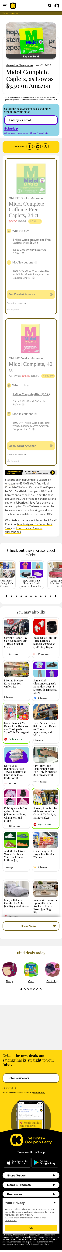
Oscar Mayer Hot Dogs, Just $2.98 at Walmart (44, 854)
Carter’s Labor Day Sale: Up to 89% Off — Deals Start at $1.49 (15, 642)
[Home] (13, 6)
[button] (53, 1175)
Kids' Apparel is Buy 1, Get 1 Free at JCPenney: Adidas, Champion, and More (15, 814)
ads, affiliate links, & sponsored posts (29, 97)
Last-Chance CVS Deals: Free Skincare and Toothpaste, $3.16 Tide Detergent (16, 727)
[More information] (23, 253)
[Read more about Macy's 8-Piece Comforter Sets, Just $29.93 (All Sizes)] (16, 889)
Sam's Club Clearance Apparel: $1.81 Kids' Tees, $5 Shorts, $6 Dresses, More (45, 686)
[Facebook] (30, 146)
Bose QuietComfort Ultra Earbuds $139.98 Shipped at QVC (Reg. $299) (45, 642)
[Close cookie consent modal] (55, 1202)
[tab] (11, 596)
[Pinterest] (37, 146)
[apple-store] (17, 1163)
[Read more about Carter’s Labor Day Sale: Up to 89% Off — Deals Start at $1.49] (16, 627)
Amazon (10, 483)
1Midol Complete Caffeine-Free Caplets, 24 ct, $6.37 (32, 241)
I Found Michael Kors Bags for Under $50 (13, 683)
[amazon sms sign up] (31, 472)
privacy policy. (26, 1214)
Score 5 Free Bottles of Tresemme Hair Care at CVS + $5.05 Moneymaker (45, 813)
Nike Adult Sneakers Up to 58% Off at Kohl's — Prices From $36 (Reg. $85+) (45, 906)
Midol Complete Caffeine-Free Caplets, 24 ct (26, 209)
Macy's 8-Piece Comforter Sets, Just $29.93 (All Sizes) (16, 903)
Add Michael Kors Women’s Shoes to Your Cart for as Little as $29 (15, 855)
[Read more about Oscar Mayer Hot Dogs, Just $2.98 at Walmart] (45, 840)
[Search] (49, 5)
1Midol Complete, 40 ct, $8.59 (30, 394)
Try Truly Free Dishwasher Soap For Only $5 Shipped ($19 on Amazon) (45, 770)
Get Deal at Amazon (22, 294)
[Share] (45, 146)
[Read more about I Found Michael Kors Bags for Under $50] (16, 669)
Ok (31, 1227)
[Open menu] (5, 5)
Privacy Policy (43, 133)
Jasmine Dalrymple (19, 65)
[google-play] (45, 1163)
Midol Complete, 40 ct (30, 367)
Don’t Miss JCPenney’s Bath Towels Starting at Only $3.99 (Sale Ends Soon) (15, 772)
